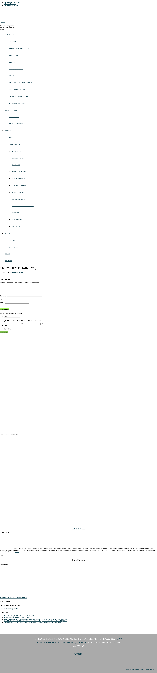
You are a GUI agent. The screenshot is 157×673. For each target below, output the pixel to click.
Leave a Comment (18, 272)
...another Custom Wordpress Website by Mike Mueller (140, 669)
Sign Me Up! (4, 332)
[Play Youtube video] (78, 482)
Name (2, 299)
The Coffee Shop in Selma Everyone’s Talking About (20, 616)
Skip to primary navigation (12, 2)
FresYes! (2, 22)
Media (78, 654)
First (22, 323)
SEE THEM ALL (78, 529)
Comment (3, 296)
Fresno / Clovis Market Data (13, 597)
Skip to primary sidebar (11, 5)
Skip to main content (10, 4)
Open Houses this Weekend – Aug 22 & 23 (17, 617)
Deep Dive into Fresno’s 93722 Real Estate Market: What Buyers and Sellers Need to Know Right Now (35, 621)
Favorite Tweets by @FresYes (9, 609)
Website (2, 306)
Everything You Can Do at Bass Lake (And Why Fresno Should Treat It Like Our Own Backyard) (34, 622)
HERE (17, 552)
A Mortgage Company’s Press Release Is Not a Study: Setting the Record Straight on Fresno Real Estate (36, 619)
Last (42, 323)
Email (2, 302)
